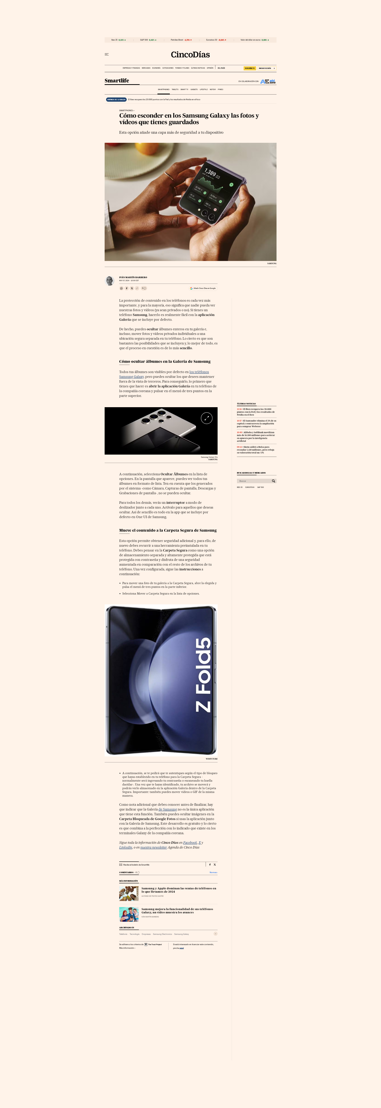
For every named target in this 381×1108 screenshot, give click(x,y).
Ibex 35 (114, 40)
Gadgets (194, 89)
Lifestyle (204, 89)
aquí (182, 948)
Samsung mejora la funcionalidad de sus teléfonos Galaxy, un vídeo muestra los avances (177, 911)
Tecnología (134, 934)
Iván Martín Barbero (133, 277)
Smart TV (184, 89)
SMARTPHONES (126, 111)
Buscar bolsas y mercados (251, 473)
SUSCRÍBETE (250, 68)
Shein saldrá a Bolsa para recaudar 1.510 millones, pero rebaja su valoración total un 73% (255, 450)
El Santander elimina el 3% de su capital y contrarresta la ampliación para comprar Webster (256, 423)
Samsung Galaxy (181, 934)
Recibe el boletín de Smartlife (136, 865)
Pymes (220, 89)
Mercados (146, 68)
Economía (156, 68)
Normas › (214, 872)
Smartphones (163, 89)
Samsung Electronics (162, 934)
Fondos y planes (182, 68)
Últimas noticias (198, 68)
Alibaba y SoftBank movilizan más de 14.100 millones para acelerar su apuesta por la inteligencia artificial (256, 436)
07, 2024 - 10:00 (129, 281)
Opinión (210, 68)
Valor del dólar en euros (250, 40)
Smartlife (117, 81)
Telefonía (123, 934)
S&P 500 (144, 40)
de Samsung (168, 809)
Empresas (146, 934)
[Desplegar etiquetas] (216, 934)
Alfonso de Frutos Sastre (153, 896)
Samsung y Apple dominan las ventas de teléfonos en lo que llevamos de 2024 (179, 890)
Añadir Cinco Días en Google (205, 288)
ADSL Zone (268, 81)
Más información (126, 948)
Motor (213, 89)
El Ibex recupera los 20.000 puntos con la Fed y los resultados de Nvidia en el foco (164, 99)
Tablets (175, 89)
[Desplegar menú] (107, 54)
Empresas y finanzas (131, 68)
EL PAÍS (220, 67)
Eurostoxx (249, 487)
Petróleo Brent (177, 40)
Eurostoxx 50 (211, 40)
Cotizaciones (167, 68)
